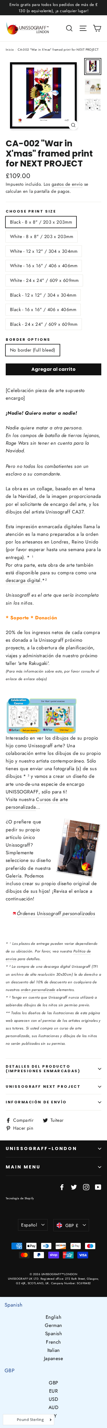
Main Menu (23, 1167)
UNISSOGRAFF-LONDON (41, 1148)
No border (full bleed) (32, 350)
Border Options (28, 339)
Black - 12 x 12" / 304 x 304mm (43, 295)
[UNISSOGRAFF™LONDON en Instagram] (86, 1187)
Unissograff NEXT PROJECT (43, 1086)
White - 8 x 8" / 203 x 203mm (41, 236)
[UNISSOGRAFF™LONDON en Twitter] (74, 1187)
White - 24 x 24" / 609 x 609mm (44, 280)
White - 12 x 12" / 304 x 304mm (43, 251)
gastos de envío (67, 184)
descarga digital (23, 580)
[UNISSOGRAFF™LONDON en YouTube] (98, 1187)
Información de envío (36, 1102)
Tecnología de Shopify (20, 1198)
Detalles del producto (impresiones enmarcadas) (43, 1068)
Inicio (10, 49)
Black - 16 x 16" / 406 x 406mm (43, 309)
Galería (13, 875)
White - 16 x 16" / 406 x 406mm (43, 265)
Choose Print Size (31, 211)
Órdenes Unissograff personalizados (56, 913)
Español (29, 1225)
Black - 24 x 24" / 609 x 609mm (43, 324)
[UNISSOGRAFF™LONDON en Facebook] (62, 1187)
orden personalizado (38, 989)
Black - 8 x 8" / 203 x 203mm (41, 222)
